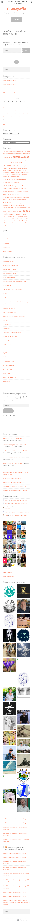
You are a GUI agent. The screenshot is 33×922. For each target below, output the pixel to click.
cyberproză (15, 182)
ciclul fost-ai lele (24, 172)
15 (23, 110)
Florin (6, 515)
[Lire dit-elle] (23, 761)
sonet (20, 216)
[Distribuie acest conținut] (6, 847)
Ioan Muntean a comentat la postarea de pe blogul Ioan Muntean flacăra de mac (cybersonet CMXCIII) (16, 902)
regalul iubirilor (19, 214)
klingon (7, 197)
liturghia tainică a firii (19, 197)
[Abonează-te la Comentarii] (3, 576)
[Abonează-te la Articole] (3, 572)
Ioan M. (7, 500)
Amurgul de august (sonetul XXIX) (12, 457)
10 (3, 110)
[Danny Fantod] (23, 702)
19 (11, 113)
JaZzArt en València (8, 345)
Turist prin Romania (8, 365)
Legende (11, 197)
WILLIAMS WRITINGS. (9, 273)
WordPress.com (7, 251)
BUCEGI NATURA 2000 (9, 377)
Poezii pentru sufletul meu (10, 265)
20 (15, 113)
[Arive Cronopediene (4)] (9, 621)
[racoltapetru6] (23, 805)
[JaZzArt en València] (9, 738)
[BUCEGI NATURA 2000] (9, 796)
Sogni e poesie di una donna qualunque (14, 316)
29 (23, 117)
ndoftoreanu (8, 507)
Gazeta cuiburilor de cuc (9, 269)
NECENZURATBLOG (9, 308)
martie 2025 (14, 203)
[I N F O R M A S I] (23, 791)
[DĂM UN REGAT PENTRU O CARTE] (23, 636)
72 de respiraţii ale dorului (9, 151)
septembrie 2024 (7, 216)
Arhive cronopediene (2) (9, 84)
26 (11, 117)
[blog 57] (9, 753)
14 (19, 110)
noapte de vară (18, 207)
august (4, 157)
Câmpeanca (6, 320)
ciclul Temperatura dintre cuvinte (11, 174)
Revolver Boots (7, 285)
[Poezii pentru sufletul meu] (23, 591)
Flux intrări (6, 243)
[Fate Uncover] (9, 709)
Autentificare (6, 239)
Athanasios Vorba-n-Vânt (23, 153)
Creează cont (6, 235)
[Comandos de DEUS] (9, 768)
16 (27, 110)
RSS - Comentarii (9, 576)
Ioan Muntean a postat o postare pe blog (14, 819)
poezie (26, 210)
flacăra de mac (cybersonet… (19, 500)
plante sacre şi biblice (16, 211)
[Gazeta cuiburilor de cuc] (9, 606)
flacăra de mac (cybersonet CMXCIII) (13, 463)
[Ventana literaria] (23, 732)
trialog (28, 219)
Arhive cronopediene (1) (9, 80)
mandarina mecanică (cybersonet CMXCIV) (15, 451)
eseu (16, 191)
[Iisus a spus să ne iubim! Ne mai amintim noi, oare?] (9, 665)
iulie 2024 (23, 195)
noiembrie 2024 (26, 207)
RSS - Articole (8, 572)
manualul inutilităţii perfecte (18, 199)
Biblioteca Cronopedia (9, 93)
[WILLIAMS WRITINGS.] (23, 606)
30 (27, 117)
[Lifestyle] (9, 650)
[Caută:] (12, 50)
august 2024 (9, 157)
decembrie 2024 (16, 188)
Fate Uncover (6, 328)
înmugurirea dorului (8, 225)
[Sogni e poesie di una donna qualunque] (23, 691)
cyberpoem (21, 179)
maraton (7, 202)
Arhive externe (7, 89)
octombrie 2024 (6, 211)
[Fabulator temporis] (16, 62)
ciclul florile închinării (13, 172)
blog (26, 156)
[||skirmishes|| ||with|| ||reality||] (23, 717)
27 (15, 117)
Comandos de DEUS (8, 361)
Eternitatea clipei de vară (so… (19, 503)
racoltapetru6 (6, 381)
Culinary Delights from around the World (14, 281)
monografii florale (22, 203)
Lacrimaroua (6, 349)
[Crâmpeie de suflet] (9, 591)
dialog (4, 191)
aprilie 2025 (14, 153)
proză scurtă (11, 214)
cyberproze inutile (7, 182)
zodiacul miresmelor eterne (15, 223)
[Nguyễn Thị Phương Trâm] (9, 723)
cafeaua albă (6, 160)
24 (3, 117)
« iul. (4, 124)
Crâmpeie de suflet (8, 261)
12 (11, 110)
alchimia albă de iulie (21, 151)
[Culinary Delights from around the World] (23, 621)
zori (25, 223)
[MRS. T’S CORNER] (9, 782)
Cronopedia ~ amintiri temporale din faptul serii (14, 848)
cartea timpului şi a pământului (16, 160)
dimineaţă (8, 191)
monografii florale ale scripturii (11, 205)
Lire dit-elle (6, 357)
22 (23, 113)
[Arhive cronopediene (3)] (23, 679)
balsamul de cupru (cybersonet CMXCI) (14, 438)
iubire (19, 195)
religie (24, 214)
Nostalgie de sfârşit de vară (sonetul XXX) (14, 444)
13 (15, 110)
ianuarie (20, 191)
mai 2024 (9, 199)
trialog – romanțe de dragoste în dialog (13, 221)
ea (12, 191)
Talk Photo (6, 298)
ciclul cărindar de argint (15, 168)
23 (27, 113)
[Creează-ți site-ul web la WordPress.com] (16, 2)
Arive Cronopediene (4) (9, 277)
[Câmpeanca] (9, 694)
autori (16, 156)
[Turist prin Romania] (23, 776)
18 (7, 113)
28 (19, 117)
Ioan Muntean (10, 194)
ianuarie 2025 (26, 191)
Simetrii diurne (14, 216)
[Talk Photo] (23, 650)
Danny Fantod (7, 324)
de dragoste (24, 188)
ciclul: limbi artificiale (13, 162)
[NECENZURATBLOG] (23, 665)
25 (7, 117)
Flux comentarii (7, 247)
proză (5, 214)
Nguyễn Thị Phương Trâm (10, 336)
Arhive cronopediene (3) (9, 312)
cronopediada (10, 179)
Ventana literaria (7, 340)
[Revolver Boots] (9, 636)
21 (19, 113)
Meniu (17, 20)
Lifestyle (5, 294)
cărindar (10, 188)
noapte (12, 207)
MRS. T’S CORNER (8, 369)
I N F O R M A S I (7, 373)
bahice (22, 157)
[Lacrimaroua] (23, 746)
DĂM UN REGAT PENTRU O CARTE (13, 289)
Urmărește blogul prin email (15, 394)
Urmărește (8, 411)
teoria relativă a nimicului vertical (17, 219)
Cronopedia (16, 9)
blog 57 (5, 353)
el (13, 191)
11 (7, 110)
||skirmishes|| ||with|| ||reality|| (12, 332)
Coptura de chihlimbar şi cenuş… (20, 512)
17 (3, 113)
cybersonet (8, 185)
